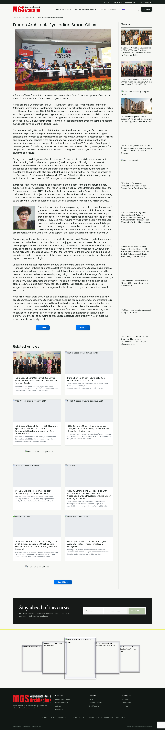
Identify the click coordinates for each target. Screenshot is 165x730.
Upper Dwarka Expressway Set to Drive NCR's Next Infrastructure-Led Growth (135, 283)
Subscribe (146, 9)
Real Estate (112, 9)
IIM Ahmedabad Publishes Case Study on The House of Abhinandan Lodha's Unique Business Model (135, 340)
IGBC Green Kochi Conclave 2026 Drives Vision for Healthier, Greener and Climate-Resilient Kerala (36, 380)
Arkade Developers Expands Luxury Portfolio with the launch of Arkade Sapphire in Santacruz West (136, 119)
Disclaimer (120, 718)
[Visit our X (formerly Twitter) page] (21, 2)
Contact (108, 2)
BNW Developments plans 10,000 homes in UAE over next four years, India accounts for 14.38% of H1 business (136, 149)
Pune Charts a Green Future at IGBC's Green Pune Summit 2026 (86, 379)
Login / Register (145, 2)
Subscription (130, 2)
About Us (43, 718)
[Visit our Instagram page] (29, 2)
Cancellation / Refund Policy (100, 718)
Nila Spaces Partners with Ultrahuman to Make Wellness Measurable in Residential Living (135, 185)
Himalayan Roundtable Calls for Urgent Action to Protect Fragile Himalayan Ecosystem (86, 544)
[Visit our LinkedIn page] (14, 2)
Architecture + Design (64, 9)
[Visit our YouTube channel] (25, 2)
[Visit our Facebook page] (18, 2)
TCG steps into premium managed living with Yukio (136, 311)
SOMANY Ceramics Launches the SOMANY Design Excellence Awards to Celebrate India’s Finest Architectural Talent (136, 51)
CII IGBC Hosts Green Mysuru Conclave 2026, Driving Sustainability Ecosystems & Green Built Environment (88, 428)
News (91, 699)
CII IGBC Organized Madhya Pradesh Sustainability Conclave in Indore (33, 492)
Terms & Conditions (59, 718)
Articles (103, 9)
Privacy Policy (78, 718)
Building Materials (61, 702)
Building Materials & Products (86, 9)
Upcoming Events (95, 702)
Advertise (118, 2)
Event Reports (94, 706)
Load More (63, 582)
